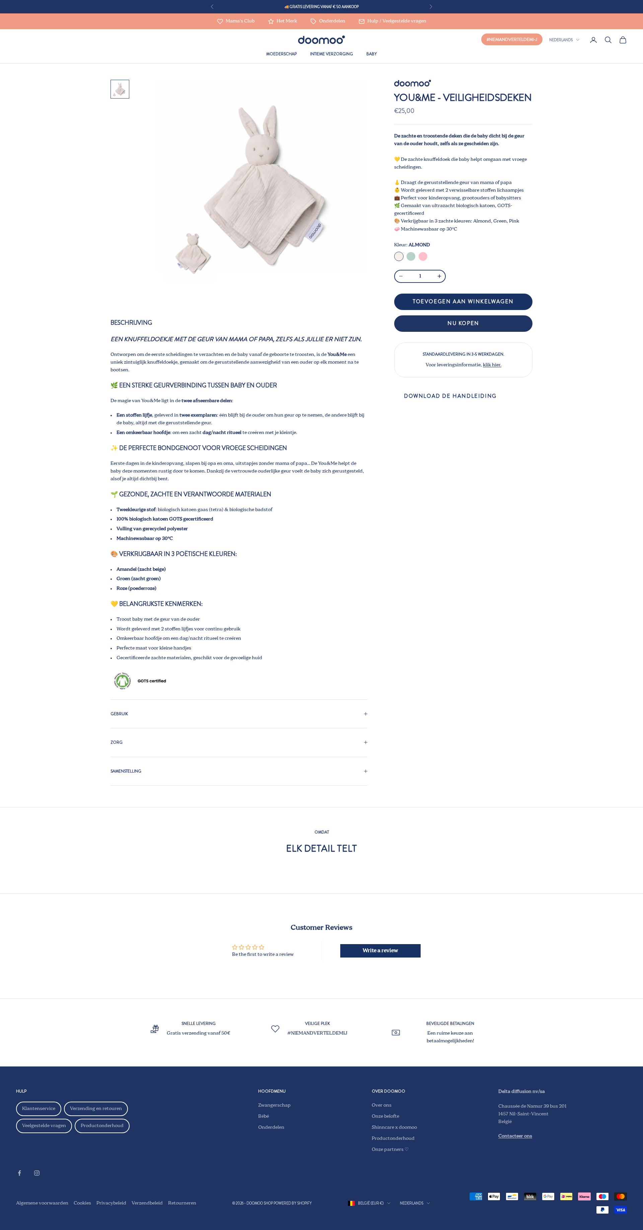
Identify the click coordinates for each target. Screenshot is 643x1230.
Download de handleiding (450, 396)
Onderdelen (271, 1127)
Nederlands (561, 40)
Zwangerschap (274, 1105)
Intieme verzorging (331, 54)
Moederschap (281, 54)
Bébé (263, 1116)
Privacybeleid (111, 1203)
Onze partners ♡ (390, 1149)
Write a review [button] (380, 951)
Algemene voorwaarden (42, 1203)
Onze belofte (385, 1116)
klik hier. (492, 364)
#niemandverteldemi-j (512, 39)
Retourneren (182, 1203)
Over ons (381, 1105)
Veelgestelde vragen (44, 1125)
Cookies (82, 1203)
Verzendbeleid (147, 1203)
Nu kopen (463, 323)
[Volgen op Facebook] (19, 1173)
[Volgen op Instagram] (36, 1173)
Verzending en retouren (96, 1108)
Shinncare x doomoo (394, 1127)
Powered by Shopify (293, 1203)
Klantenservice (38, 1108)
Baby (371, 54)
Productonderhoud (102, 1125)
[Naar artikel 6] (120, 89)
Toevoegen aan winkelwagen (463, 301)
